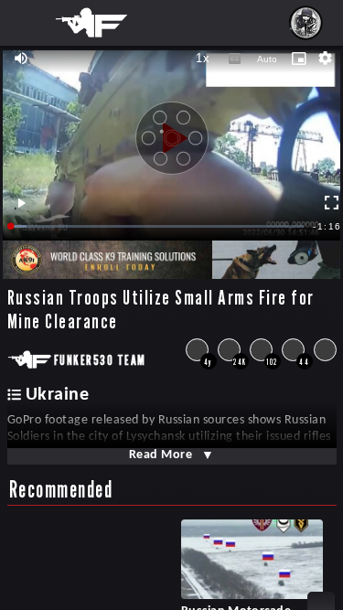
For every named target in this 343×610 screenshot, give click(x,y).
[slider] (158, 226)
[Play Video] (172, 131)
